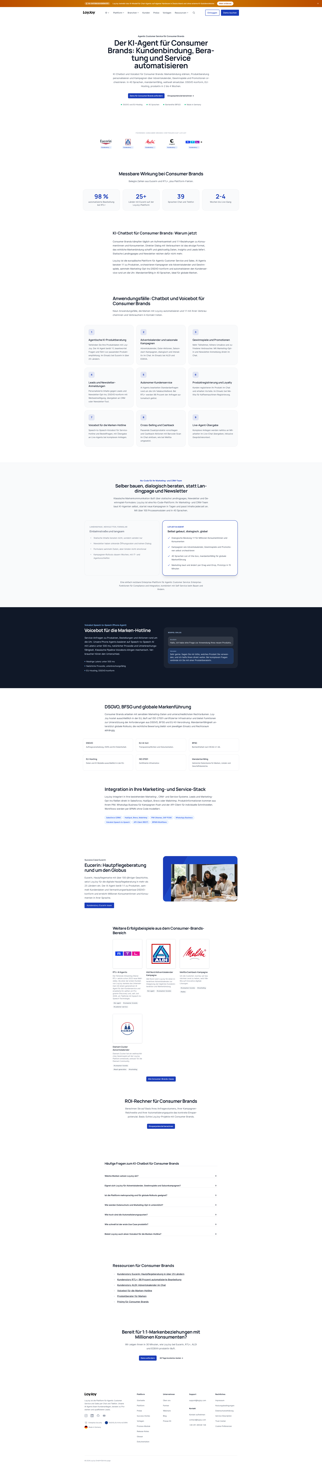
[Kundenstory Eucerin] (106, 142)
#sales (183, 992)
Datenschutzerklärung (224, 1411)
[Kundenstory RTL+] (194, 142)
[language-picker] (107, 12)
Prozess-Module (143, 1426)
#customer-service (121, 1007)
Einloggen (212, 12)
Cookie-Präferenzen (223, 1426)
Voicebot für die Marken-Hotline (134, 1290)
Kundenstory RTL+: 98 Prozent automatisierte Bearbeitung (149, 1279)
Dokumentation (143, 1442)
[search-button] (194, 12)
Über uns (166, 1400)
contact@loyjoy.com (197, 1420)
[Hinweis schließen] (318, 4)
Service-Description (223, 1416)
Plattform (140, 1405)
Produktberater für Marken (132, 1296)
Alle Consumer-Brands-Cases (161, 1079)
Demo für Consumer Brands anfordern (146, 96)
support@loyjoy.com (197, 1400)
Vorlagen (140, 1421)
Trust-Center (220, 1421)
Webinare (167, 1411)
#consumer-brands (130, 1003)
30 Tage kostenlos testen (171, 1358)
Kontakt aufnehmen (197, 1415)
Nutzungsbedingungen (224, 1405)
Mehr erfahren (225, 3)
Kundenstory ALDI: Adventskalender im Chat (141, 1285)
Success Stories (143, 1416)
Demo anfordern (148, 1358)
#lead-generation (120, 1069)
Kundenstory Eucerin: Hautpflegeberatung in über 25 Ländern (150, 1274)
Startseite (141, 1400)
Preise (139, 1411)
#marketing (201, 988)
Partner (166, 1405)
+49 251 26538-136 (197, 1425)
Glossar (140, 1436)
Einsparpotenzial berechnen (181, 96)
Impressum (219, 1400)
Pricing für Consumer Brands (133, 1301)
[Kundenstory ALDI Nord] (128, 142)
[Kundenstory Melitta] (149, 142)
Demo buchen (230, 12)
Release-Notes (143, 1431)
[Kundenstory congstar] (172, 142)
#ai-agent (117, 1003)
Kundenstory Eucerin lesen (99, 905)
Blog (165, 1416)
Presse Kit (167, 1421)
